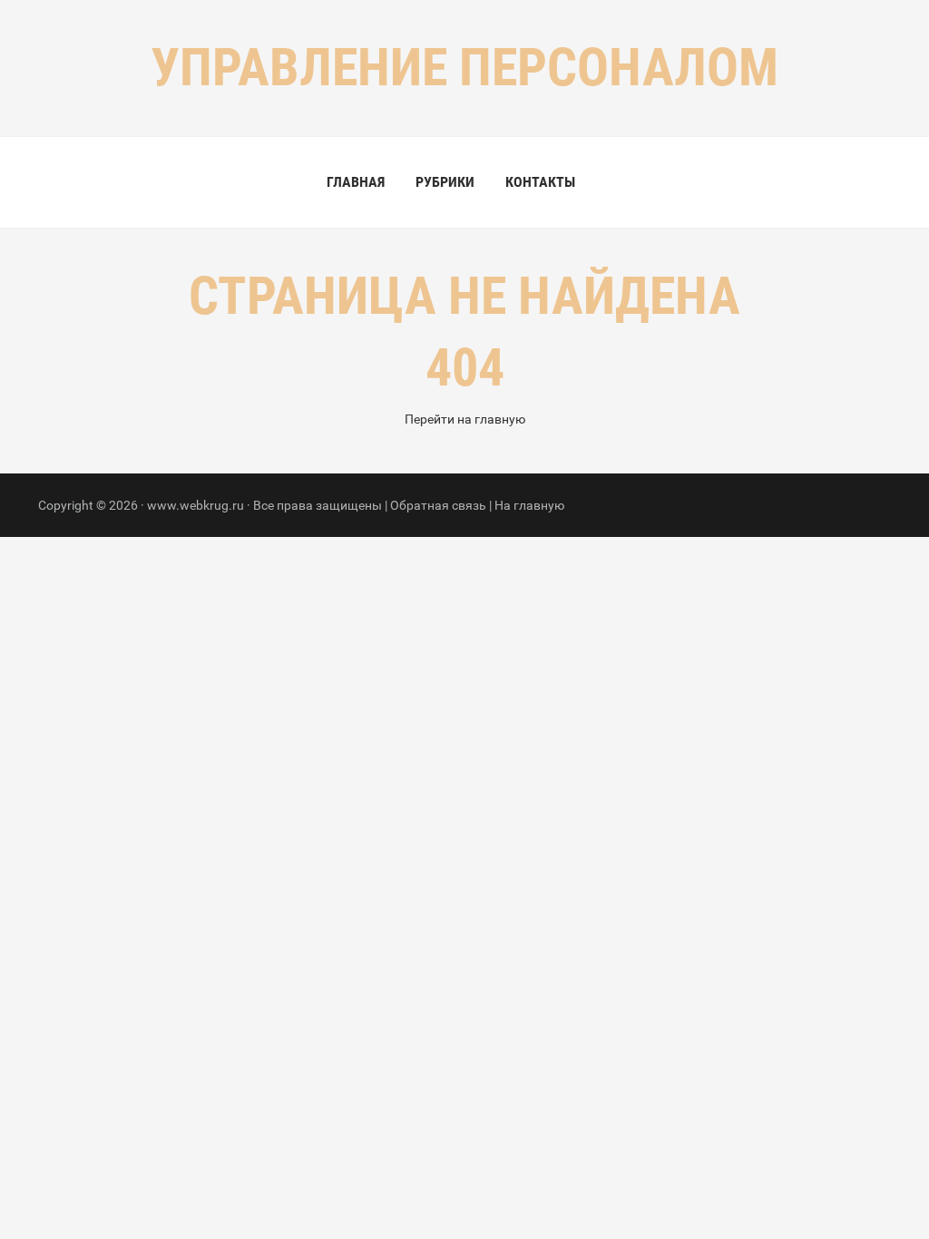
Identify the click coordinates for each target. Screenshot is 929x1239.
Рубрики (445, 181)
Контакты (540, 181)
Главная (356, 181)
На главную (529, 505)
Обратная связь (438, 505)
